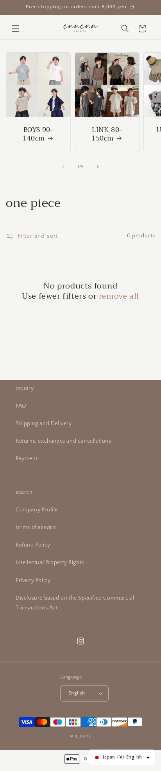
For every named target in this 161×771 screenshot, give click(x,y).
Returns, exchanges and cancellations (63, 441)
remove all (119, 296)
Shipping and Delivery (44, 423)
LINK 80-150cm (106, 134)
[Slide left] (63, 166)
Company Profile (37, 510)
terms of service (36, 527)
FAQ (21, 406)
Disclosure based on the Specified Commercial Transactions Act (75, 603)
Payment (27, 459)
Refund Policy (33, 545)
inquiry (25, 388)
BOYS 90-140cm (38, 134)
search (24, 492)
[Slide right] (97, 166)
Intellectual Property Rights (50, 562)
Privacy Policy (33, 580)
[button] (15, 28)
